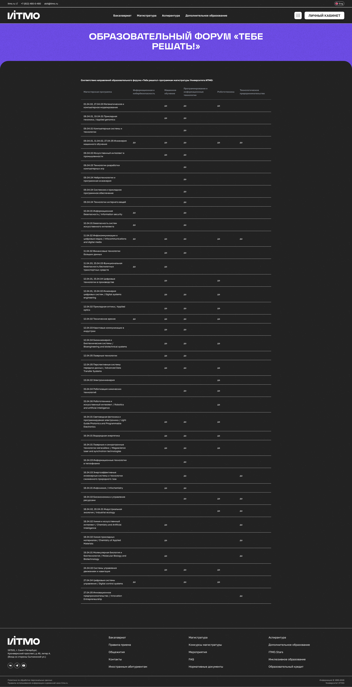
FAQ (191, 659)
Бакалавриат (122, 15)
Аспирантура (171, 15)
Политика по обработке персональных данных (30, 680)
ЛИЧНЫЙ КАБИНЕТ (324, 15)
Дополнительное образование (206, 15)
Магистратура (146, 15)
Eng (341, 3)
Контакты (115, 659)
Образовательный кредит (286, 666)
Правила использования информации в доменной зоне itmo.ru (38, 683)
